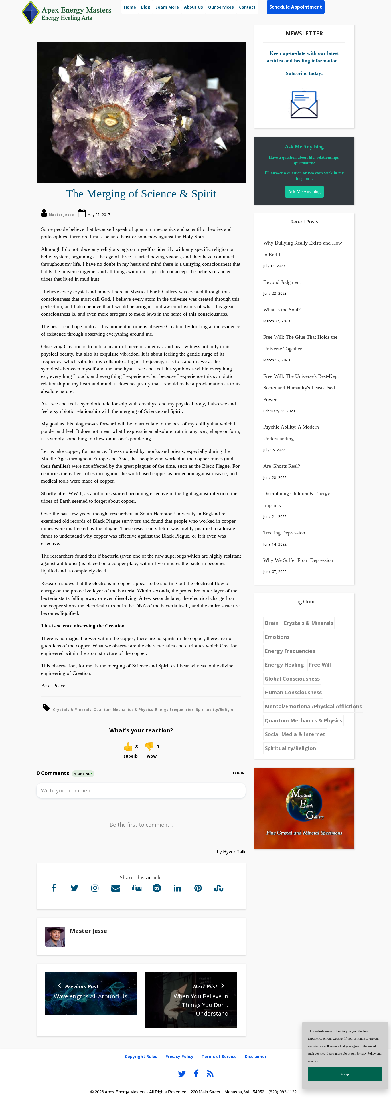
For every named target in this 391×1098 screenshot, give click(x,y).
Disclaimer (255, 1056)
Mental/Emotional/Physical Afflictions (313, 706)
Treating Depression (284, 533)
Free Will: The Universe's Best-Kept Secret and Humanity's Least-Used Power (301, 387)
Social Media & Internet (295, 734)
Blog (145, 7)
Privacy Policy (366, 1053)
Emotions (277, 636)
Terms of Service (219, 1056)
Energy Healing (284, 664)
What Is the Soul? (282, 309)
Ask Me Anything (304, 191)
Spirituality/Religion (216, 709)
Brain (272, 622)
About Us (193, 7)
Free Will (320, 664)
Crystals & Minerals (72, 709)
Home (130, 7)
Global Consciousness (292, 678)
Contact (247, 7)
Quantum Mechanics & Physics (123, 709)
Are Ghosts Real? (281, 466)
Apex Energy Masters (125, 1091)
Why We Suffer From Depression (298, 560)
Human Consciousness (293, 692)
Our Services (221, 7)
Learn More (167, 7)
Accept (345, 1074)
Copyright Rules (141, 1056)
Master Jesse (61, 214)
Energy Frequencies (174, 709)
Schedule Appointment (295, 7)
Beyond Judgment (282, 282)
